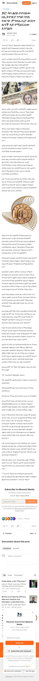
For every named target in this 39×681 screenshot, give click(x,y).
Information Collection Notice (23, 508)
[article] (19, 586)
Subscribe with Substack (21, 651)
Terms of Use (30, 506)
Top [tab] (4, 575)
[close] (32, 612)
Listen (34, 34)
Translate (6, 9)
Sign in (34, 3)
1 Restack (27, 519)
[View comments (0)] (12, 40)
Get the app (30, 671)
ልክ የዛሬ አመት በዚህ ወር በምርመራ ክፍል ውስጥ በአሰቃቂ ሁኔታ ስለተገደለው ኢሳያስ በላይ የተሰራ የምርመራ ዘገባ (14, 599)
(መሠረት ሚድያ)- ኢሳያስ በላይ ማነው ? (14, 605)
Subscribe (26, 3)
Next (32, 533)
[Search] (35, 575)
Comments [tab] (7, 548)
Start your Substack (13, 671)
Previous (8, 533)
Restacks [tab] (16, 548)
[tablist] (11, 548)
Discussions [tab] (18, 575)
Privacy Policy (26, 660)
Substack (9, 676)
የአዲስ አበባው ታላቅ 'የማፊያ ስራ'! (14, 581)
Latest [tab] (10, 575)
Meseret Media (12, 33)
